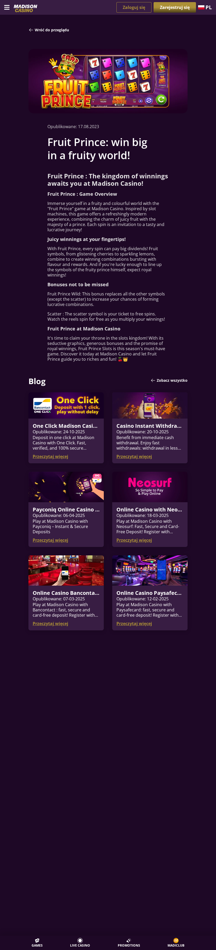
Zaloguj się (134, 7)
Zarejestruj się (175, 7)
